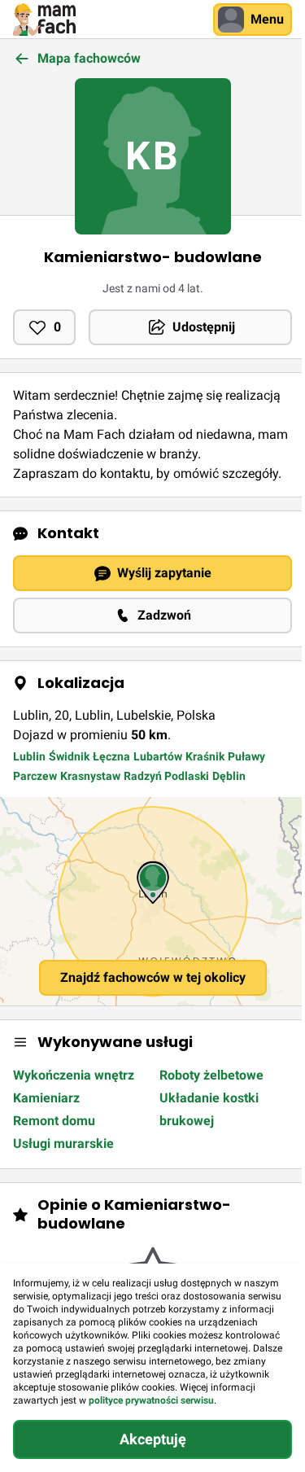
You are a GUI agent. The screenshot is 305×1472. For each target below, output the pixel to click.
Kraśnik (204, 756)
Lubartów (157, 756)
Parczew (35, 775)
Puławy (246, 756)
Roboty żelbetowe (211, 1075)
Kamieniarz (46, 1098)
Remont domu (54, 1120)
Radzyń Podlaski (166, 775)
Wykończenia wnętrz (73, 1075)
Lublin (29, 756)
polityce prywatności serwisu (151, 1400)
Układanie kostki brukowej (209, 1109)
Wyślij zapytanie (164, 572)
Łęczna (111, 756)
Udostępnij (203, 327)
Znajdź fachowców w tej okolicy (153, 977)
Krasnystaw (90, 775)
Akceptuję (153, 1439)
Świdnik (69, 756)
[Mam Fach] (44, 19)
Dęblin (229, 775)
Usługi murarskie (63, 1143)
